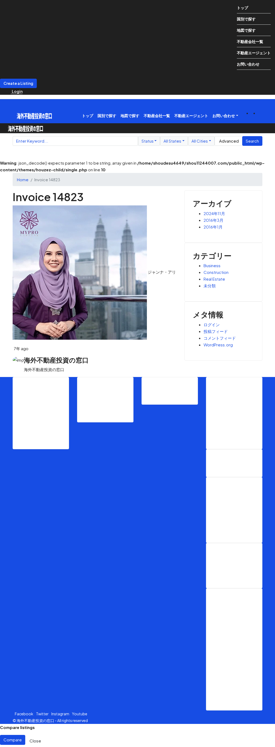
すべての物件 (236, 506)
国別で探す (246, 18)
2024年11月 (214, 213)
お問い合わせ (248, 63)
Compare (12, 739)
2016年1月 (213, 226)
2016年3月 (213, 220)
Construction (216, 272)
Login (17, 91)
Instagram (60, 713)
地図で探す (246, 30)
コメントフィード (220, 337)
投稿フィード (216, 331)
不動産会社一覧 (250, 41)
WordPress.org (218, 344)
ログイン (212, 324)
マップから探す (109, 406)
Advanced (229, 140)
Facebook (24, 713)
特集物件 (232, 526)
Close (35, 740)
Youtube (79, 713)
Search (252, 140)
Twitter (42, 713)
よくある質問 (236, 572)
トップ (242, 7)
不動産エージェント (254, 52)
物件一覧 (103, 399)
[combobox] (149, 141)
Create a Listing (18, 83)
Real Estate (214, 278)
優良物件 (232, 500)
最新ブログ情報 (45, 419)
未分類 (210, 285)
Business (212, 265)
